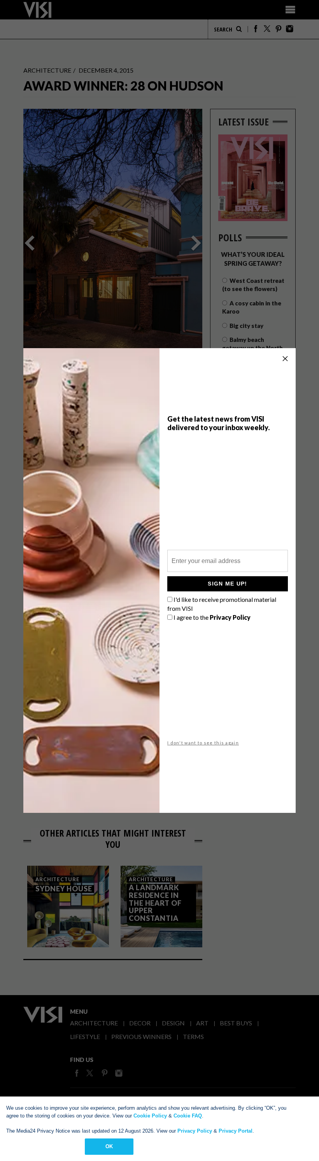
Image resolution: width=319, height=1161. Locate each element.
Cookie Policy (150, 1116)
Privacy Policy (194, 1131)
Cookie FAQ (188, 1116)
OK (109, 1146)
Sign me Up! (227, 583)
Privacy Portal (235, 1131)
